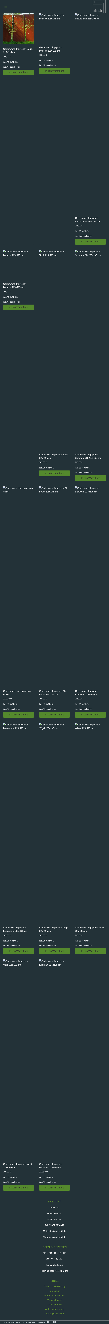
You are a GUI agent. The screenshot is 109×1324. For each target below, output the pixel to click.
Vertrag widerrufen (54, 1313)
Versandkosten (13, 67)
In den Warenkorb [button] (18, 72)
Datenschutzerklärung (54, 1286)
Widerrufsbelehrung (54, 1309)
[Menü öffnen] (5, 7)
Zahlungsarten (54, 1304)
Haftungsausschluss (54, 1295)
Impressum (54, 1291)
